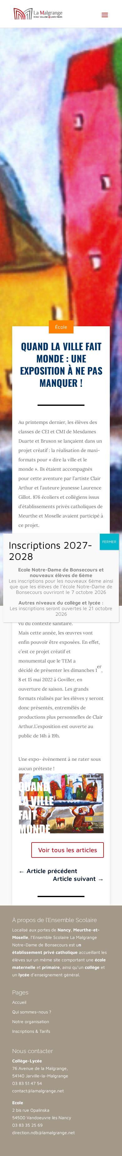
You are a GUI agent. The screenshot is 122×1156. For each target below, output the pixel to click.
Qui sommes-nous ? (31, 1011)
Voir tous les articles (67, 849)
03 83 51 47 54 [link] (27, 1083)
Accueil (19, 1002)
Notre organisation (30, 1021)
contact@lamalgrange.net (38, 1090)
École (61, 327)
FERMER (109, 541)
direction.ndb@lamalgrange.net (43, 1132)
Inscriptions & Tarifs (31, 1031)
